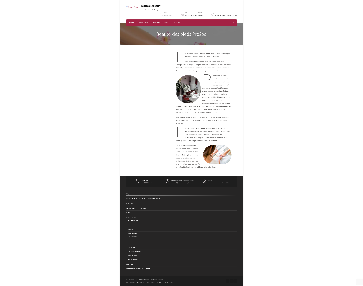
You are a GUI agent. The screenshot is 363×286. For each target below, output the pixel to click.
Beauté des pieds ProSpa (135, 225)
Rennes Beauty (151, 6)
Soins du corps (132, 255)
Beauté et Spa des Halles (165, 282)
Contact (177, 23)
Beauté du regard (133, 259)
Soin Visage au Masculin (135, 243)
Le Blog (166, 23)
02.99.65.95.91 (169, 15)
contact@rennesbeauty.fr (194, 15)
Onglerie (130, 229)
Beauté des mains (133, 221)
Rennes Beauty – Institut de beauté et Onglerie (144, 199)
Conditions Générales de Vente (138, 269)
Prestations (143, 23)
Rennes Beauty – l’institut (136, 208)
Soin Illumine (132, 247)
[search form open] (234, 23)
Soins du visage (132, 233)
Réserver (156, 23)
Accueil (131, 23)
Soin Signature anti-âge (134, 251)
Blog (128, 213)
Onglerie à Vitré (150, 282)
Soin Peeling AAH (133, 240)
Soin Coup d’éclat (133, 236)
